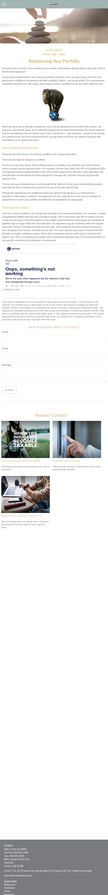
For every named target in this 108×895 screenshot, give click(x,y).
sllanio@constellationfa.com (18, 875)
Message (6, 365)
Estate (7, 891)
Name (5, 332)
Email (5, 348)
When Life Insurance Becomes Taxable (20, 461)
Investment (9, 888)
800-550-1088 (21, 852)
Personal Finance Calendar (66, 461)
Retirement (9, 885)
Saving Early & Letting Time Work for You (21, 516)
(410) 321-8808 (18, 849)
